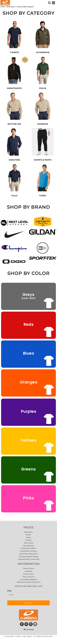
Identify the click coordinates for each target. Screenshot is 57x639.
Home (2, 7)
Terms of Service (29, 577)
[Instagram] (31, 624)
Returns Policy (28, 568)
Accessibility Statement (28, 579)
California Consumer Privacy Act (28, 582)
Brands (28, 535)
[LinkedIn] (35, 624)
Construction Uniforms (28, 551)
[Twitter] (26, 624)
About (28, 537)
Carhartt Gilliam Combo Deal (28, 559)
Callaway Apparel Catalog (28, 556)
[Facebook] (22, 624)
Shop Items (11, 7)
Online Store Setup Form (28, 554)
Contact (28, 540)
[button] (14, 223)
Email (9, 591)
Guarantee (28, 571)
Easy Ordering (28, 546)
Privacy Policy (28, 574)
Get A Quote (28, 543)
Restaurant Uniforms (28, 548)
